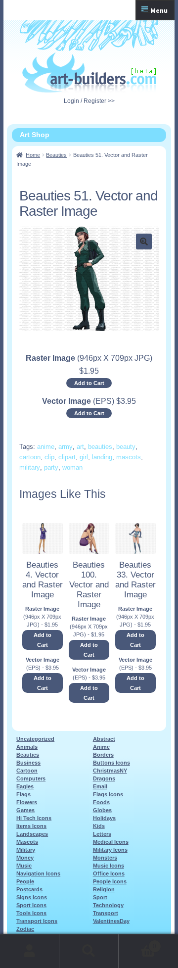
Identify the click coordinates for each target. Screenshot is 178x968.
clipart (67, 457)
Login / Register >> (89, 100)
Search (89, 951)
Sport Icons (31, 905)
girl (84, 457)
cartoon (30, 457)
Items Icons (31, 826)
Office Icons (109, 873)
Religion (104, 889)
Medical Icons (111, 842)
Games (25, 810)
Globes (102, 810)
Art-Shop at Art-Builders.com (89, 72)
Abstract (104, 739)
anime (45, 446)
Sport (100, 897)
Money (25, 858)
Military (25, 850)
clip (49, 457)
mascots (128, 457)
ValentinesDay (111, 921)
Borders (103, 755)
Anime (101, 747)
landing (102, 457)
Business (28, 763)
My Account (29, 951)
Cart (137, 943)
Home (33, 155)
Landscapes (32, 834)
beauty (125, 446)
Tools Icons (31, 913)
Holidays (104, 818)
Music (24, 866)
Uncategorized (35, 739)
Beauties (56, 155)
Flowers (26, 802)
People (25, 881)
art (80, 446)
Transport (105, 913)
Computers (30, 778)
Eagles (25, 786)
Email (100, 786)
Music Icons (108, 866)
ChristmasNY (110, 771)
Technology (108, 905)
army (65, 446)
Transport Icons (36, 921)
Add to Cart (89, 383)
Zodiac (25, 929)
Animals (27, 747)
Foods (101, 802)
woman (72, 467)
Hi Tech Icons (33, 818)
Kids (99, 826)
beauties (100, 446)
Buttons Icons (111, 763)
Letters (102, 834)
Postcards (29, 889)
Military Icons (110, 850)
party (51, 467)
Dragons (104, 778)
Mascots (27, 842)
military (29, 467)
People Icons (110, 881)
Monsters (105, 858)
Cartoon (27, 771)
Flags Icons (108, 794)
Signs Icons (31, 897)
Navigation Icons (38, 873)
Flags (23, 794)
